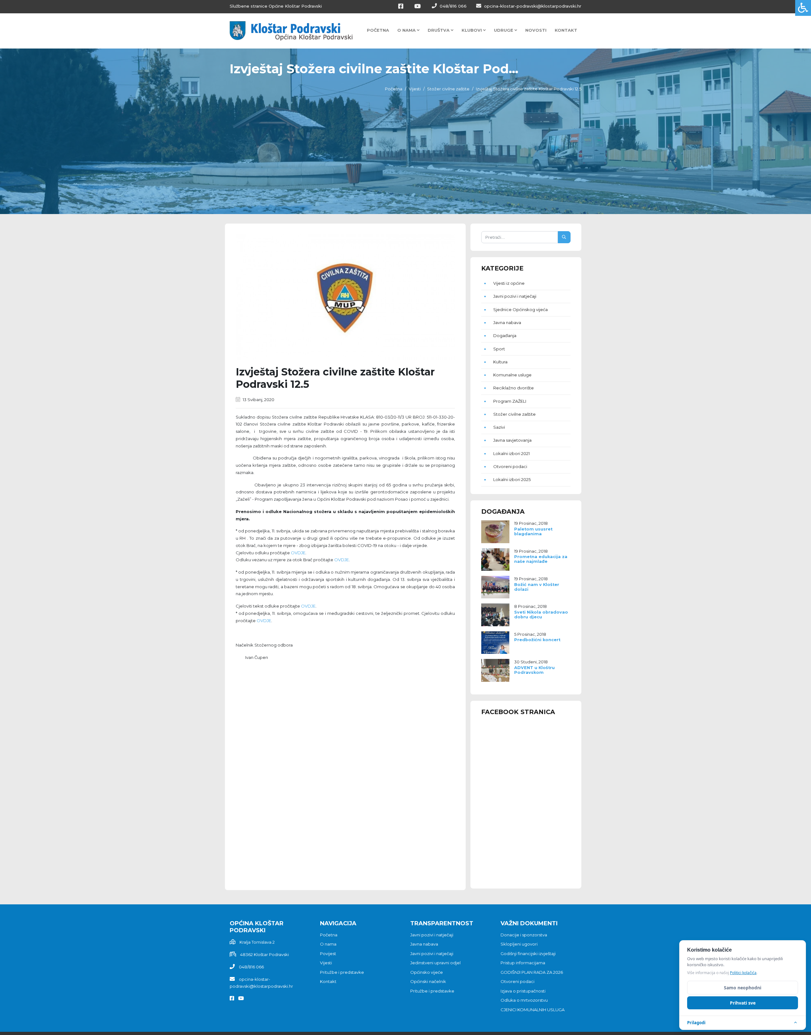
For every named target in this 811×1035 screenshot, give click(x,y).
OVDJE (298, 552)
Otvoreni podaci (510, 466)
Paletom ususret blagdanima (533, 531)
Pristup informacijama (523, 962)
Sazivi (499, 427)
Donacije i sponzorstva (524, 934)
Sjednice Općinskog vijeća (520, 309)
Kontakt (566, 30)
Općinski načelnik (428, 981)
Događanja (504, 335)
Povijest (328, 953)
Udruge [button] (504, 30)
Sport (499, 348)
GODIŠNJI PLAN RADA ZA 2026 (532, 972)
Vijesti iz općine (509, 283)
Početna (378, 30)
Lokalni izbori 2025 (512, 479)
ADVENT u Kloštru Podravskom (534, 670)
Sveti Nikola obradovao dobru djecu (541, 614)
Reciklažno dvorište (513, 387)
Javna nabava (507, 322)
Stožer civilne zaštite (448, 88)
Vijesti (415, 88)
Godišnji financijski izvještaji (528, 953)
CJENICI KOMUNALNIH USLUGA (533, 1009)
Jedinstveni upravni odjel (435, 962)
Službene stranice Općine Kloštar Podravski (276, 6)
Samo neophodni (742, 988)
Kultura (500, 361)
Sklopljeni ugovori (519, 944)
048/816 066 (452, 6)
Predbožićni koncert (537, 639)
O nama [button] (407, 30)
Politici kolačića (743, 972)
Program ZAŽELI (509, 401)
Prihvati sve (743, 1003)
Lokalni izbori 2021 (511, 453)
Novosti (535, 30)
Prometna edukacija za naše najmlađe (540, 559)
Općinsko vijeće (426, 972)
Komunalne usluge (512, 374)
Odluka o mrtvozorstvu (524, 1000)
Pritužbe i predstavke (342, 972)
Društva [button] (439, 30)
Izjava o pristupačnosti (523, 990)
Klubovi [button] (472, 30)
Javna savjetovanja (512, 440)
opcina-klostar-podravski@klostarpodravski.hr (532, 6)
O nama (328, 944)
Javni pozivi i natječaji (514, 296)
